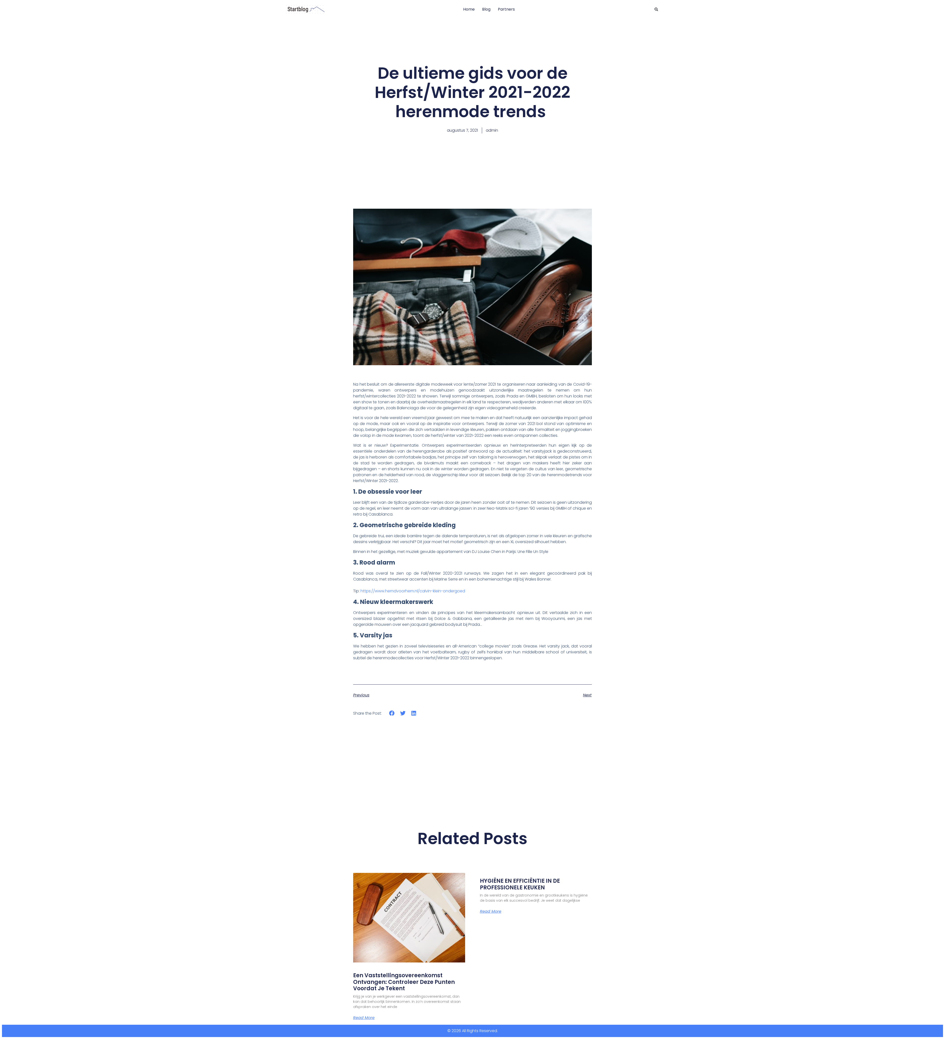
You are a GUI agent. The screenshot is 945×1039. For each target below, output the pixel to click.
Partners (506, 9)
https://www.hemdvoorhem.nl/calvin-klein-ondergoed (413, 591)
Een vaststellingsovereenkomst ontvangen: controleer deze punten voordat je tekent (404, 982)
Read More (364, 1018)
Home (469, 9)
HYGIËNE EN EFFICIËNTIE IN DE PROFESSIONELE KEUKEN (520, 884)
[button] (656, 9)
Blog (486, 9)
